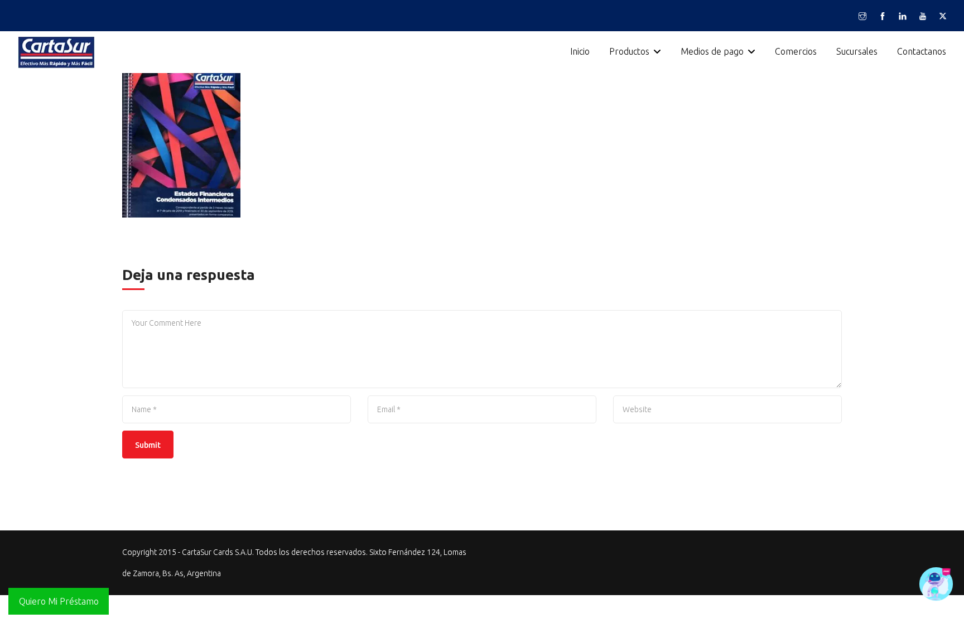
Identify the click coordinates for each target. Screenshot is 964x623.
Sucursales (857, 51)
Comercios (796, 51)
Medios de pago (712, 51)
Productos (629, 51)
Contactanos (921, 51)
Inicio (580, 51)
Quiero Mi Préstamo (59, 601)
